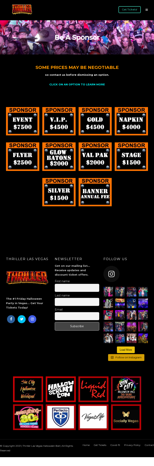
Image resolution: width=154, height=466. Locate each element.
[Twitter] (22, 319)
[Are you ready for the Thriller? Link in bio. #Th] (131, 338)
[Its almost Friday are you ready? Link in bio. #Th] (120, 303)
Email (59, 309)
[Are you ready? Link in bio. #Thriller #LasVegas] (131, 303)
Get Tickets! (129, 9)
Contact (149, 445)
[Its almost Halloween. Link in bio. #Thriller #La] (108, 326)
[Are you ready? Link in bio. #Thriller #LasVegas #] (120, 326)
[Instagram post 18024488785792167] (108, 291)
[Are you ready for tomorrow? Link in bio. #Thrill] (143, 291)
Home (86, 445)
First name (62, 281)
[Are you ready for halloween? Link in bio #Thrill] (143, 338)
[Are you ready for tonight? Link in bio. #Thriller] (131, 291)
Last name (62, 295)
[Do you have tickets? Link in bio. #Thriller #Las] (143, 315)
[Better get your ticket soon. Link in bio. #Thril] (143, 303)
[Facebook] (11, 319)
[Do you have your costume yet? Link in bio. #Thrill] (108, 303)
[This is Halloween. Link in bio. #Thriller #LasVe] (120, 315)
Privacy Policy (132, 445)
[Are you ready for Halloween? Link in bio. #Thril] (108, 338)
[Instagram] (32, 319)
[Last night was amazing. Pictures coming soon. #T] (120, 291)
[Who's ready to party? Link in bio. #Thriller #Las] (108, 315)
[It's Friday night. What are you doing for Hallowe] (143, 326)
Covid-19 (115, 445)
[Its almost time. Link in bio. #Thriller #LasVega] (131, 315)
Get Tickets (100, 445)
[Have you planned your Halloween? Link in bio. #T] (120, 338)
